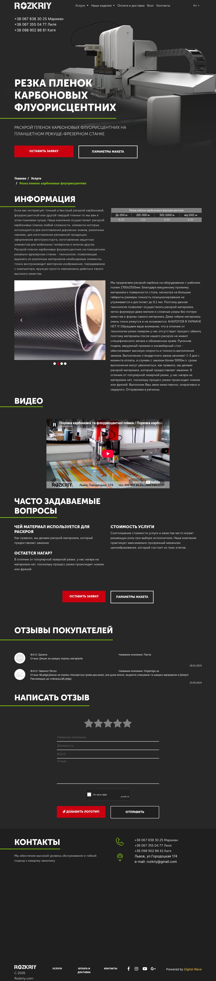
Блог (150, 5)
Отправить (135, 812)
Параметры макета (108, 151)
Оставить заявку (43, 151)
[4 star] (117, 724)
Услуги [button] (80, 5)
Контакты (163, 5)
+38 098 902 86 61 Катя (35, 30)
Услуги (57, 968)
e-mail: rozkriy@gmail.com (156, 862)
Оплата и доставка (130, 5)
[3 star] (108, 724)
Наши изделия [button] (101, 5)
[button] (21, 320)
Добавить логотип (82, 812)
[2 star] (98, 724)
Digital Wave (193, 969)
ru (195, 5)
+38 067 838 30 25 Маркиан (38, 19)
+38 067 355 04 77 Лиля (35, 24)
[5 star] (127, 724)
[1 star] (88, 724)
